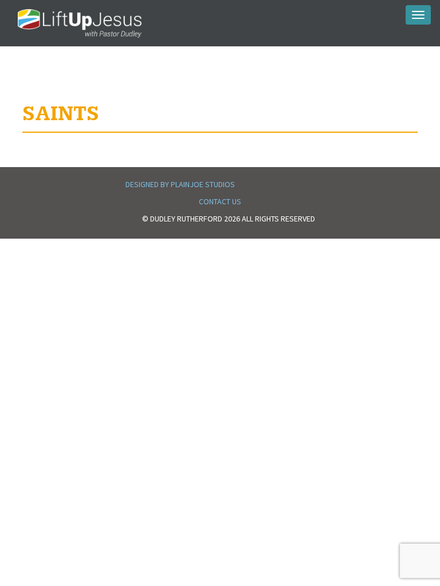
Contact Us (220, 201)
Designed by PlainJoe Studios (180, 184)
